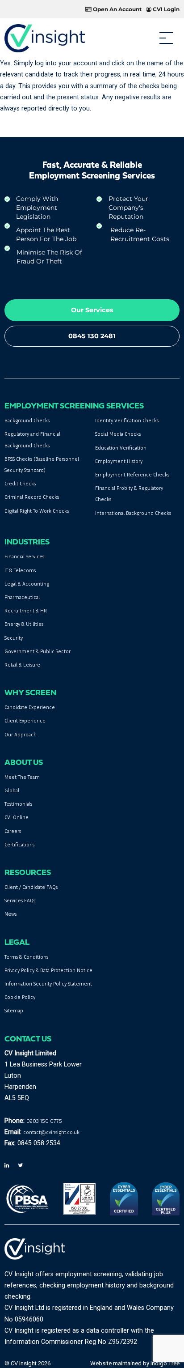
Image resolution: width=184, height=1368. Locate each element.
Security (13, 637)
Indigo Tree (165, 1363)
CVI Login (165, 9)
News (10, 913)
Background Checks (27, 420)
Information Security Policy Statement (48, 983)
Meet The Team (22, 776)
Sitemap (13, 1010)
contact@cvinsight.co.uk (51, 1132)
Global (11, 790)
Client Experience (25, 720)
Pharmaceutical (22, 597)
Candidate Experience (29, 707)
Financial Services (24, 556)
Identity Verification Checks (127, 420)
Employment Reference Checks (132, 474)
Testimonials (18, 803)
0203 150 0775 (44, 1120)
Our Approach (20, 734)
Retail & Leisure (22, 664)
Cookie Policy (19, 997)
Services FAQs (19, 900)
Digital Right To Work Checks (36, 510)
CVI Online (16, 817)
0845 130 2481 (92, 336)
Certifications (19, 844)
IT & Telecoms (20, 570)
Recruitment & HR (25, 610)
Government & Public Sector (37, 651)
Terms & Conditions (26, 956)
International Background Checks (133, 513)
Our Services (92, 310)
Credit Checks (20, 483)
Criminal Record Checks (31, 496)
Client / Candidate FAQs (31, 887)
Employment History (118, 461)
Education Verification (120, 447)
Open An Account (117, 9)
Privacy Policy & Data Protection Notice (48, 970)
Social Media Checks (118, 433)
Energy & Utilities (23, 623)
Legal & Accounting (26, 583)
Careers (12, 831)
